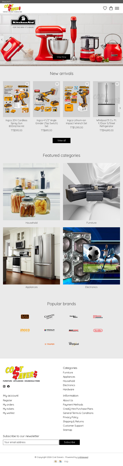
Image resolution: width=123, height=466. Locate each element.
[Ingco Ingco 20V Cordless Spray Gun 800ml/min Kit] (16, 99)
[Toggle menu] (117, 8)
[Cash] (55, 461)
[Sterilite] (98, 331)
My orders (8, 404)
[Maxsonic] (73, 331)
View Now (61, 57)
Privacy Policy (70, 417)
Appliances (32, 287)
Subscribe (69, 442)
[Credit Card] (60, 461)
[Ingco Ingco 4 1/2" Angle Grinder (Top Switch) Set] (46, 99)
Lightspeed (83, 457)
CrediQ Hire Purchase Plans (78, 408)
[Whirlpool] (73, 344)
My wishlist (9, 413)
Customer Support (73, 425)
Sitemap (67, 429)
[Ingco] (25, 331)
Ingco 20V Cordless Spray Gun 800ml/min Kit (16, 123)
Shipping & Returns (73, 421)
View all (61, 140)
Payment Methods (73, 404)
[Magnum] (49, 331)
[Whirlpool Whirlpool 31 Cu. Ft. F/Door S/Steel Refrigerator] (106, 99)
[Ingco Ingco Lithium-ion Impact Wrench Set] (76, 99)
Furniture (91, 222)
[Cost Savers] (12, 8)
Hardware (68, 389)
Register (7, 400)
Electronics (91, 287)
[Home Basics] (98, 317)
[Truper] (49, 344)
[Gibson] (49, 317)
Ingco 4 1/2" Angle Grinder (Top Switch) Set (46, 123)
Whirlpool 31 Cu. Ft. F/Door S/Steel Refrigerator (106, 123)
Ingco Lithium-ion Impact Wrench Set (76, 122)
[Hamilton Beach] (73, 317)
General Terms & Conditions (78, 413)
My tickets (8, 408)
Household (32, 222)
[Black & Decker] (25, 317)
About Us (68, 400)
